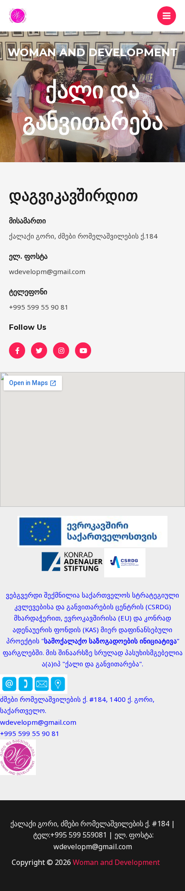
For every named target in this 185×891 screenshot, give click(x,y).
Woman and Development (116, 862)
